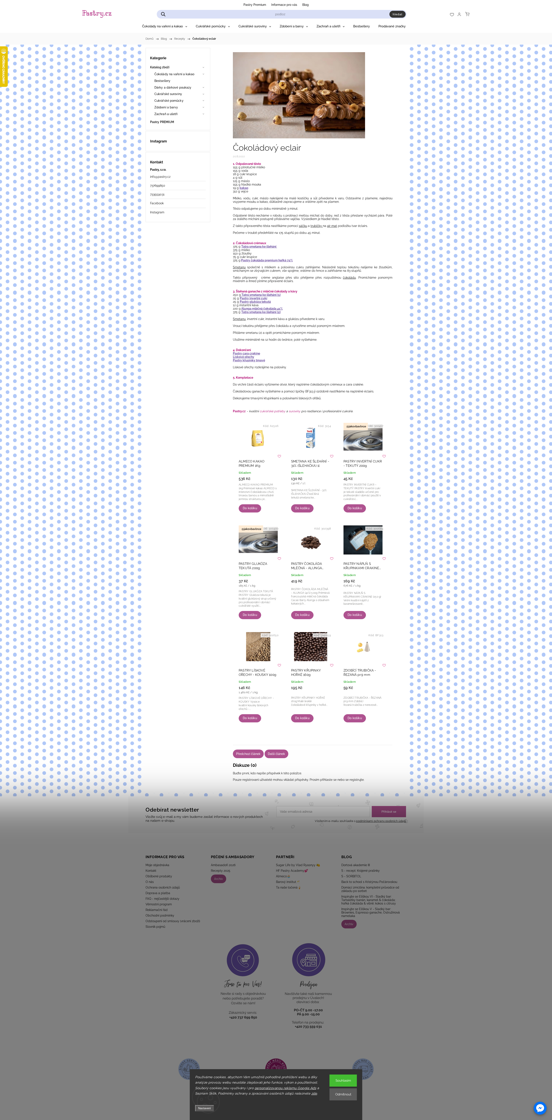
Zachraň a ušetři (166, 114)
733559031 (157, 194)
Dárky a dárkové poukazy (172, 87)
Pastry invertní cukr (253, 298)
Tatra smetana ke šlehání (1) (261, 295)
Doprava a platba (158, 893)
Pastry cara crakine (246, 353)
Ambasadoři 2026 (223, 865)
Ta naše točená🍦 (288, 887)
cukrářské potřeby (272, 411)
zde (314, 1093)
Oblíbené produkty (159, 876)
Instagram (157, 212)
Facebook (157, 203)
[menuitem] (164, 26)
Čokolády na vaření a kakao (174, 74)
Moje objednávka (157, 865)
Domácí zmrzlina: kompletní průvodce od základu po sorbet (370, 889)
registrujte (357, 779)
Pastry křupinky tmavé (249, 360)
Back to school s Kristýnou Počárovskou (369, 882)
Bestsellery (162, 81)
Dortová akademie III (355, 865)
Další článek (276, 754)
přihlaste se (328, 779)
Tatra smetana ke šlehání (259, 246)
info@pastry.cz (160, 176)
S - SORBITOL (351, 876)
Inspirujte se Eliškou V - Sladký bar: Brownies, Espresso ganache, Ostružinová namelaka (370, 912)
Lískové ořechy (243, 357)
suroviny (294, 411)
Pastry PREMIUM (162, 122)
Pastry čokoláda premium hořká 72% (267, 260)
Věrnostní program (159, 904)
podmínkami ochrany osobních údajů (381, 821)
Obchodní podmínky (160, 915)
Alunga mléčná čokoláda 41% (262, 308)
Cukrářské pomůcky (168, 100)
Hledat (397, 14)
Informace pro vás (284, 4)
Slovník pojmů (155, 926)
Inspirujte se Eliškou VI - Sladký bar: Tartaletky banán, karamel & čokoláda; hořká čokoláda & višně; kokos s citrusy (368, 900)
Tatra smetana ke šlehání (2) (261, 312)
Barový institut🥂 (288, 882)
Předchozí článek (248, 754)
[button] (540, 1108)
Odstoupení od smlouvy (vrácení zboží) (173, 921)
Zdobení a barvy (166, 107)
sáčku (303, 226)
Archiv (218, 879)
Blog (305, 4)
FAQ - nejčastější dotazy (162, 898)
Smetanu (239, 267)
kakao (244, 188)
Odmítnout (343, 1094)
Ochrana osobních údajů (163, 887)
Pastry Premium (254, 4)
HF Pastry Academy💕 (292, 870)
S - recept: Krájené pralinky (360, 870)
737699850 (157, 185)
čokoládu (349, 277)
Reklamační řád (157, 910)
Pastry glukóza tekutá (255, 301)
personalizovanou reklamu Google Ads (285, 1088)
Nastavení (204, 1108)
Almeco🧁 (283, 876)
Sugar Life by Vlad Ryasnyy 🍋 (298, 865)
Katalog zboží (159, 67)
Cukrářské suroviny (168, 94)
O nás (150, 882)
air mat (332, 226)
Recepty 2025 (220, 870)
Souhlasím (343, 1081)
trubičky (316, 226)
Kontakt (151, 870)
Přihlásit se (388, 811)
